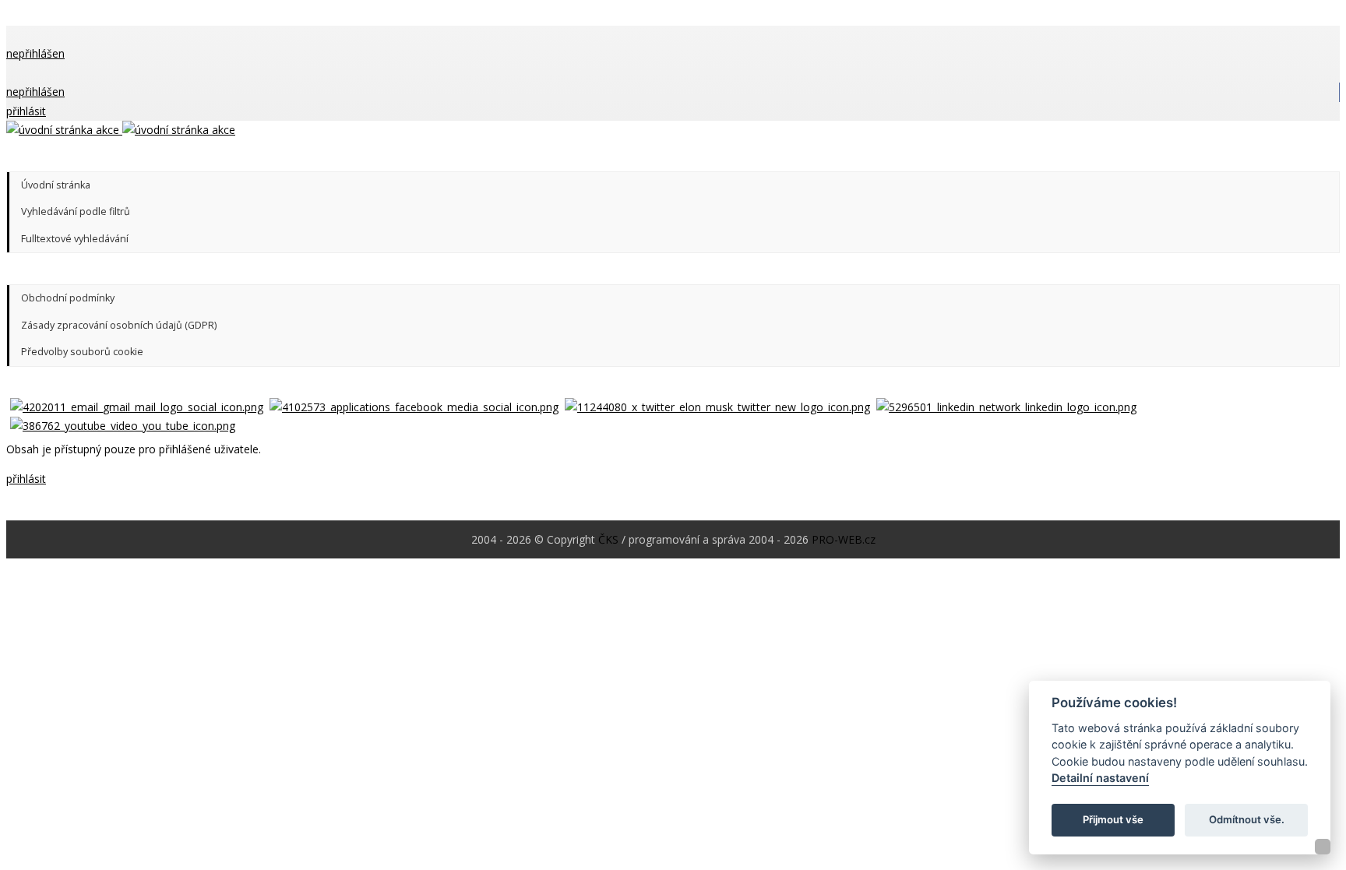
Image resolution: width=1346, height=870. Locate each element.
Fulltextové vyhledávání (75, 238)
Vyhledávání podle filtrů (75, 211)
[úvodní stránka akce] (120, 129)
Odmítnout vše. (1246, 820)
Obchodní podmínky (68, 298)
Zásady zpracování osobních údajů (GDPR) (119, 325)
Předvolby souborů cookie (82, 351)
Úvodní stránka (55, 185)
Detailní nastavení (1100, 778)
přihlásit (26, 111)
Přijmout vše (1113, 820)
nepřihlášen (35, 53)
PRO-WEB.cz (844, 539)
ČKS (608, 539)
